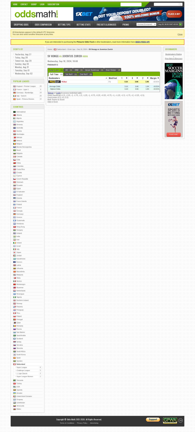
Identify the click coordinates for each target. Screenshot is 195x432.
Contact (24, 4)
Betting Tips (64, 24)
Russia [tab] (19, 329)
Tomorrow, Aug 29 (23, 60)
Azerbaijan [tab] (20, 134)
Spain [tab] (18, 358)
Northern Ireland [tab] (22, 300)
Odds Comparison (43, 24)
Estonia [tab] (19, 198)
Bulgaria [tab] (19, 153)
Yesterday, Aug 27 (23, 54)
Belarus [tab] (19, 140)
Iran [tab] (17, 239)
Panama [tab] (19, 307)
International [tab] (20, 112)
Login (42, 4)
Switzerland (61, 49)
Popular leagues (21, 81)
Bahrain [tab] (19, 137)
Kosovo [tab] (19, 262)
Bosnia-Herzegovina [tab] (24, 147)
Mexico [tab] (19, 281)
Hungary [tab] (19, 230)
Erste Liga (71, 49)
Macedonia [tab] (20, 271)
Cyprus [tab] (19, 176)
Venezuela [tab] (20, 406)
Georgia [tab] (19, 211)
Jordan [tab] (19, 255)
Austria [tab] (19, 131)
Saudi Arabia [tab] (21, 335)
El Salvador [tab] (20, 192)
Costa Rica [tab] (20, 169)
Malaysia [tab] (19, 275)
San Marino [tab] (20, 332)
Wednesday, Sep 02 (24, 73)
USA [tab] (18, 387)
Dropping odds (21, 24)
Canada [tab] (19, 156)
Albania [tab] (19, 115)
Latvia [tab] (18, 265)
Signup (34, 4)
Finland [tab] (19, 204)
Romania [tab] (19, 326)
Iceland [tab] (19, 233)
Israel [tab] (18, 246)
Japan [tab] (18, 252)
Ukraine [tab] (19, 393)
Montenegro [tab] (20, 284)
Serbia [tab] (18, 342)
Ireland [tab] (18, 243)
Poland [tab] (18, 316)
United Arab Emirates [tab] (24, 396)
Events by (18, 49)
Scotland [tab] (19, 339)
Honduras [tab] (20, 224)
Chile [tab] (18, 160)
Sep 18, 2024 (82, 49)
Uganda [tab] (19, 390)
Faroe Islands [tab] (21, 201)
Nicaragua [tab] (20, 294)
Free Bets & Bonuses (106, 24)
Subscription (53, 4)
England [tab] (19, 195)
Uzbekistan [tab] (20, 403)
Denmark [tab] (19, 182)
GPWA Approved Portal (170, 421)
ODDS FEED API (142, 42)
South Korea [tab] (21, 354)
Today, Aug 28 (21, 57)
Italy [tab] (18, 249)
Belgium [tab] (19, 144)
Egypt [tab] (18, 188)
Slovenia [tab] (19, 348)
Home (15, 4)
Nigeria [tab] (19, 297)
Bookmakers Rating (173, 54)
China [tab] (18, 163)
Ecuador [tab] (19, 185)
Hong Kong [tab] (20, 227)
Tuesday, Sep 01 (22, 70)
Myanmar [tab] (19, 287)
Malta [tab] (18, 278)
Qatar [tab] (18, 323)
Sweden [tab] (19, 361)
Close (180, 34)
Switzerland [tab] (20, 364)
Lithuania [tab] (19, 268)
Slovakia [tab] (19, 345)
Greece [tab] (19, 217)
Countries (18, 106)
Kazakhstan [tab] (20, 259)
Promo (125, 24)
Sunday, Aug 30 (22, 63)
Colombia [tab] (19, 166)
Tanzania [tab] (19, 380)
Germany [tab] (19, 214)
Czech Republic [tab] (22, 179)
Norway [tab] (19, 303)
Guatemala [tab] (20, 220)
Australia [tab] (19, 128)
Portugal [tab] (19, 319)
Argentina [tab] (19, 121)
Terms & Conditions (67, 423)
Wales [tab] (18, 409)
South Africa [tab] (20, 351)
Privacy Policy (82, 423)
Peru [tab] (18, 313)
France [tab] (19, 208)
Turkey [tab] (19, 383)
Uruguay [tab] (19, 399)
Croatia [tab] (19, 172)
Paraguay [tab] (20, 310)
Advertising (94, 423)
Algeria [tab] (18, 118)
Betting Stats (83, 24)
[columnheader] (78, 78)
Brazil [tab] (18, 150)
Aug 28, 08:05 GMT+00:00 (168, 24)
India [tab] (18, 236)
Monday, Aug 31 (22, 67)
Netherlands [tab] (20, 291)
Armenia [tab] (19, 124)
